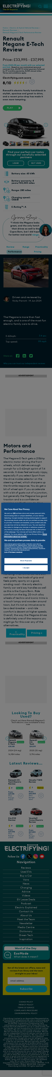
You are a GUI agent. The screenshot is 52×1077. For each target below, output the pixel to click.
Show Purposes (26, 561)
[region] (26, 538)
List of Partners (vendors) (13, 552)
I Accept (26, 568)
